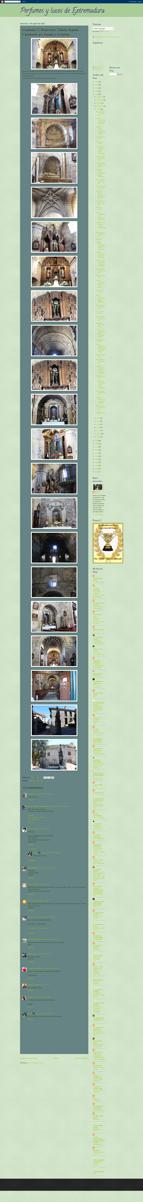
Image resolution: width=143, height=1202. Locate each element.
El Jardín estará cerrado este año (97, 828)
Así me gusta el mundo (97, 638)
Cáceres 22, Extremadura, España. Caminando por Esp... (101, 333)
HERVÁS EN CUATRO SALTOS (97, 719)
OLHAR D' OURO (96, 870)
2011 (96, 472)
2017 (96, 453)
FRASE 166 (96, 675)
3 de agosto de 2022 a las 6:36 (44, 794)
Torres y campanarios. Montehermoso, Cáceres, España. (101, 348)
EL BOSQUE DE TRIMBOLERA (98, 1019)
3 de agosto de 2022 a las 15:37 (47, 868)
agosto (99, 109)
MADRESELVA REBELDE (98, 682)
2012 (96, 469)
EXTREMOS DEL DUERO (97, 740)
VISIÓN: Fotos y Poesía (98, 694)
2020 (96, 444)
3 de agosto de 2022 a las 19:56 (40, 901)
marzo (99, 430)
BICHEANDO (97, 1066)
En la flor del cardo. (100, 312)
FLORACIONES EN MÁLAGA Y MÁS (98, 800)
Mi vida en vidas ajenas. (98, 1117)
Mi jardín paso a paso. (101, 137)
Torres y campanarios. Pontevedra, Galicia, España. (101, 283)
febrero (99, 434)
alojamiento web (97, 69)
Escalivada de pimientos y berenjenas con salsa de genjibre (98, 620)
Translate (106, 31)
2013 (96, 465)
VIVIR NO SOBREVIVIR (97, 1088)
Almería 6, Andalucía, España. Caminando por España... (100, 369)
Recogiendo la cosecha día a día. (101, 113)
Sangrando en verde (97, 615)
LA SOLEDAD (97, 939)
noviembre (100, 100)
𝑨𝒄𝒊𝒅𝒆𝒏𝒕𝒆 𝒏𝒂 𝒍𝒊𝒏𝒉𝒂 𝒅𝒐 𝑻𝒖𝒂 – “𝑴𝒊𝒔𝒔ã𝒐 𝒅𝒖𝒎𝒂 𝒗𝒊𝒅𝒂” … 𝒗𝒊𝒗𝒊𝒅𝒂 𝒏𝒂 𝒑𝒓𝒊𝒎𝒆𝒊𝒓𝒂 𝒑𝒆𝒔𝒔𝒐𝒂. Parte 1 (99, 876)
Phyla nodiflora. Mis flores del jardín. (101, 164)
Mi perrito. (99, 239)
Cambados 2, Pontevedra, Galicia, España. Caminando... (101, 384)
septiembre (100, 106)
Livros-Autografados (34, 819)
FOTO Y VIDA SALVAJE (98, 861)
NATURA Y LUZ (98, 793)
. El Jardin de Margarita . (97, 824)
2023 (96, 91)
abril (98, 427)
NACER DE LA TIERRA (98, 990)
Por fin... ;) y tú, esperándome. (97, 686)
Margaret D (31, 794)
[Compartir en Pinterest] (53, 778)
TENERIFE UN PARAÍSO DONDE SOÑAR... (98, 995)
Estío (94, 696)
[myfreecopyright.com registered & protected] (106, 37)
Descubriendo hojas (97, 1042)
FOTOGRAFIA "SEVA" (98, 981)
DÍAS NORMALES (98, 838)
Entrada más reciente (28, 1058)
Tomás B (30, 997)
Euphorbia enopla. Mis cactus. (100, 325)
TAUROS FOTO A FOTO (98, 914)
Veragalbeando (97, 1100)
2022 (96, 94)
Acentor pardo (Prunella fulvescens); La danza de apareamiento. (99, 594)
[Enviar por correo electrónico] (44, 778)
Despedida (96, 983)
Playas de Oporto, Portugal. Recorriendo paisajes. (100, 194)
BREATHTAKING (98, 630)
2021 (96, 441)
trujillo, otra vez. (97, 742)
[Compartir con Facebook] (51, 778)
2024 (96, 88)
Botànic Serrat (97, 674)
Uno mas (95, 1021)
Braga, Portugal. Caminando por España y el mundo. (101, 263)
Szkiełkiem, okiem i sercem (99, 604)
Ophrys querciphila (98, 817)
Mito (94, 895)
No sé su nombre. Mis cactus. (101, 187)
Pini (29, 901)
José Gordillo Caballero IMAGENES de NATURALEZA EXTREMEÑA (98, 890)
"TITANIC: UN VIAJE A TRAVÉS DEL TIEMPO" (98, 665)
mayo (98, 424)
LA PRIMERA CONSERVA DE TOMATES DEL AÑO (97, 709)
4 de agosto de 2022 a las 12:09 (41, 954)
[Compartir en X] (49, 778)
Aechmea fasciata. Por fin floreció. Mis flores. (100, 254)
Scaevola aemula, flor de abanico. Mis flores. (100, 400)
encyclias (95, 1131)
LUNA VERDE (98, 785)
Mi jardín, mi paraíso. (97, 946)
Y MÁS (95, 786)
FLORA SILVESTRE (97, 815)
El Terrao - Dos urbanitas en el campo (98, 968)
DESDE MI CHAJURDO (97, 761)
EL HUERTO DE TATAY (98, 704)
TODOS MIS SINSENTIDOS (98, 937)
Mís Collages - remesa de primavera (98, 653)
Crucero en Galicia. (99, 142)
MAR (95, 1098)
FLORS (95, 729)
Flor (29, 884)
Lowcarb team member (35, 968)
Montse (30, 954)
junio (98, 421)
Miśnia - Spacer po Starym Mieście (98, 607)
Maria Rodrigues (33, 868)
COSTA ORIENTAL (99, 863)
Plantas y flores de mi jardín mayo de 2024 (98, 806)
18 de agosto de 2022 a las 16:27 (44, 1013)
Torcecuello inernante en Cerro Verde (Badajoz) (98, 765)
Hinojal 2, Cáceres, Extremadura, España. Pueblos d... (101, 173)
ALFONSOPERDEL (98, 1172)
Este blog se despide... (96, 1164)
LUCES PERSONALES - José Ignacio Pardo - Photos (99, 1140)
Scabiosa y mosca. (99, 208)
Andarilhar (31, 815)
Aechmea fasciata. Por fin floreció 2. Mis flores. (100, 121)
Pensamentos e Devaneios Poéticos (38, 928)
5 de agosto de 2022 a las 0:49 (51, 968)
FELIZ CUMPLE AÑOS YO (98, 1091)
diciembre (100, 97)
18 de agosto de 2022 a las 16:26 (50, 853)
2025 (96, 85)
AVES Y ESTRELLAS (97, 1076)
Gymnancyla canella (98, 582)
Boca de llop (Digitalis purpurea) (98, 732)
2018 (96, 450)
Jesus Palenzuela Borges (98, 925)
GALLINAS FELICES (96, 973)
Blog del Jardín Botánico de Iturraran (98, 957)
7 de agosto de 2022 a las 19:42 (42, 997)
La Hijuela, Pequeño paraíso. (98, 929)
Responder (31, 800)
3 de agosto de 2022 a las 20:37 (47, 917)
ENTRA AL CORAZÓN (97, 836)
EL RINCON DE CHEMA (98, 1004)
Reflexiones (96, 949)
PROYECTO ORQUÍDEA (97, 846)
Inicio (56, 1058)
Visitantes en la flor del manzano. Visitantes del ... (101, 225)
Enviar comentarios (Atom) (36, 1063)
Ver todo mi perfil (98, 514)
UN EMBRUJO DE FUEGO (98, 1107)
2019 (96, 447)
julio (98, 418)
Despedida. (96, 1119)
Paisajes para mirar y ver (36, 781)
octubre (99, 103)
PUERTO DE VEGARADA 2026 (98, 753)
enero (98, 437)
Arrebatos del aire (98, 1110)
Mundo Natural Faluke (98, 579)
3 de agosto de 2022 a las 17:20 (40, 884)
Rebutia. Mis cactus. (100, 291)
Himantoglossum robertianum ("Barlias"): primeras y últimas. (98, 851)
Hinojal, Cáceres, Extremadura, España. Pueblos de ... (101, 245)
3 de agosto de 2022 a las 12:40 (60, 806)
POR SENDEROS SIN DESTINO (98, 1161)
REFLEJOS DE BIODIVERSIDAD (98, 775)
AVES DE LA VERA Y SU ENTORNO (97, 1054)
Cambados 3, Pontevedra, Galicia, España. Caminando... (101, 149)
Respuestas (33, 849)
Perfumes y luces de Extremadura (62, 11)
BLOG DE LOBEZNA (96, 661)
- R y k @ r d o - (32, 917)
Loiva (29, 829)
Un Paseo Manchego (96, 589)
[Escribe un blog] (47, 778)
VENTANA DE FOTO (35, 939)
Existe (95, 723)
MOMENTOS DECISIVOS (97, 750)
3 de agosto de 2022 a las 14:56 (40, 829)
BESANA (96, 1150)
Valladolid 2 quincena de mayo (99, 1068)
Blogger (107, 1186)
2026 (96, 82)
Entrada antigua (82, 1058)
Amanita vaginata (98, 779)
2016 (96, 456)
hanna (30, 985)
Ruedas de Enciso (98, 1144)
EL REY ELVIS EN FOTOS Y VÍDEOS (98, 1058)
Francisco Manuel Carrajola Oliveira (39, 806)
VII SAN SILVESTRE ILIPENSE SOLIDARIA (97, 1009)
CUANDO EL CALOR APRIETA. (98, 642)
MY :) (95, 907)
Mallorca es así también (97, 650)
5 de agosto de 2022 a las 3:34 (40, 985)
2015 (96, 459)
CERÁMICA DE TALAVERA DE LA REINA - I (98, 1033)
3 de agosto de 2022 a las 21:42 (51, 939)
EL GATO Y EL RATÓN (97, 917)
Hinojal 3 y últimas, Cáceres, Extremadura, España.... (101, 130)
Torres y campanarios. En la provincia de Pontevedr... (101, 215)
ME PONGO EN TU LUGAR (99, 1153)
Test (94, 960)
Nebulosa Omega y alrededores (98, 1080)
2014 (96, 462)
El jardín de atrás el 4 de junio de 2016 (98, 1045)
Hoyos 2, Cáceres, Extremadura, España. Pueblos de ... (101, 298)
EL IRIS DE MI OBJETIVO (98, 1029)
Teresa (35, 853)
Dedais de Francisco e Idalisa (36, 817)
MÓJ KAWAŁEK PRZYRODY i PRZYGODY (98, 903)
